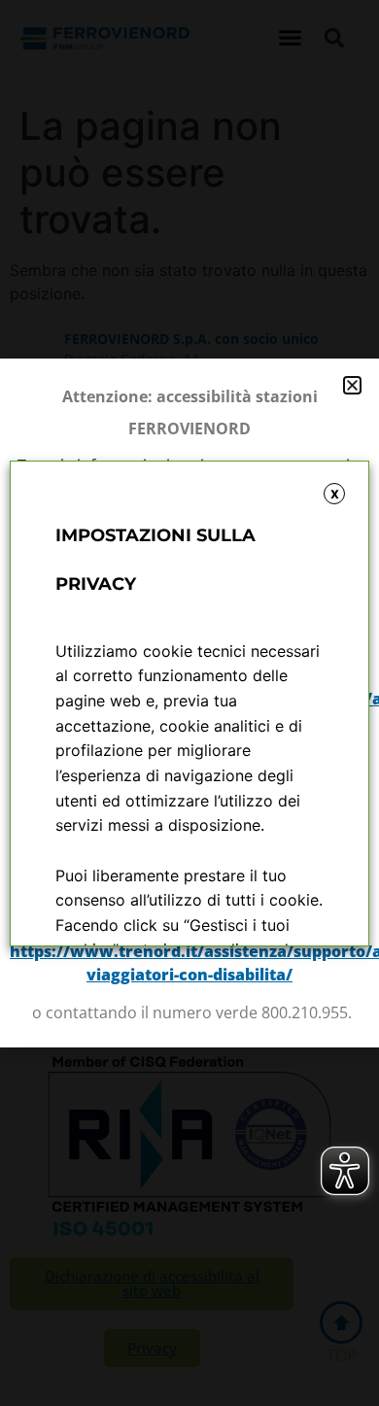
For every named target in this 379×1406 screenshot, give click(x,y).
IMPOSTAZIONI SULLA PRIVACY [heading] (155, 560)
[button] (352, 385)
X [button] (334, 494)
